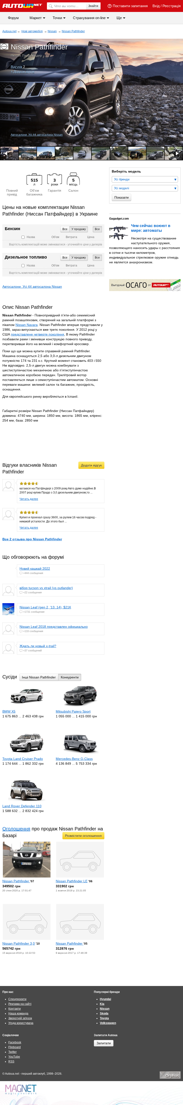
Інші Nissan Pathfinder (39, 677)
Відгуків (16, 67)
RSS (11, 1061)
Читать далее (29, 499)
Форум (13, 18)
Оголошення (16, 828)
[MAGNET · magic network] (21, 1090)
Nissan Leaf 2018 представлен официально (54, 626)
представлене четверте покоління (37, 334)
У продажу (78, 229)
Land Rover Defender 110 (21, 806)
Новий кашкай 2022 (35, 568)
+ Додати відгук (22, 71)
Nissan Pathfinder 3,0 (18, 943)
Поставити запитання (130, 6)
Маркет (36, 18)
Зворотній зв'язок (20, 1018)
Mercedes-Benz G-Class (74, 759)
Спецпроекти (17, 999)
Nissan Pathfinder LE (71, 881)
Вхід (156, 6)
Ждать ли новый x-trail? (38, 646)
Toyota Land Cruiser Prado (22, 759)
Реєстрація (172, 6)
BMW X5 (8, 711)
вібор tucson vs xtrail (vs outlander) (46, 588)
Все (97, 229)
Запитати (104, 1043)
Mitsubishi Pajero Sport (73, 711)
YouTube (14, 1056)
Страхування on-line (89, 18)
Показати (121, 197)
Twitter (12, 1052)
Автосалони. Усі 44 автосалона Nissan (37, 134)
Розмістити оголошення (83, 836)
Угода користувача (20, 1023)
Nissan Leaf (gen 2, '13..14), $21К (45, 607)
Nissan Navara (26, 325)
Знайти (93, 6)
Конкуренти (70, 677)
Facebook (14, 1042)
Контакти (14, 1008)
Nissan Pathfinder (16, 881)
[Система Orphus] (170, 1077)
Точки (57, 18)
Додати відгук (91, 465)
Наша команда (18, 1013)
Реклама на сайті (19, 1004)
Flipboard (14, 1047)
